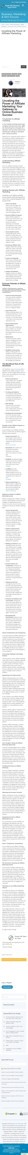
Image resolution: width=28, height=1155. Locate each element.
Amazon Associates (11, 445)
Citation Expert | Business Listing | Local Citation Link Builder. (14, 1041)
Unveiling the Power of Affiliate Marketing (13, 1049)
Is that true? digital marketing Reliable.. (11, 1079)
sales (18, 76)
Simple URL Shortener (20, 2)
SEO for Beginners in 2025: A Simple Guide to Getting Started (15, 1031)
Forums (7, 24)
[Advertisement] (14, 50)
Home (3, 24)
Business (15, 74)
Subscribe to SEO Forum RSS (12, 1069)
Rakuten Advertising (11, 491)
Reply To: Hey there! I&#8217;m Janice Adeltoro (12, 1072)
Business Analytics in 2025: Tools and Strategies (14, 1027)
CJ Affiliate (8, 479)
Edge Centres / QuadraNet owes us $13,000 (15, 1036)
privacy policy (11, 1147)
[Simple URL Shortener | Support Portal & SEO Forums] (10, 8)
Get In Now (7, 987)
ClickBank (8, 466)
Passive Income (11, 76)
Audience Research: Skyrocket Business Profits (13, 1022)
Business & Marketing (15, 24)
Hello (7, 1045)
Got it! (23, 1149)
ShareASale (8, 456)
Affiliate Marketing (7, 74)
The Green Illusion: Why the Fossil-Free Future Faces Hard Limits (14, 1017)
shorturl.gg (17, 369)
